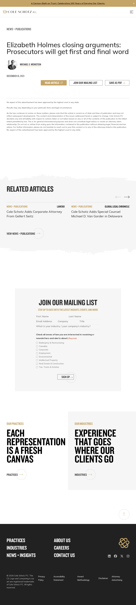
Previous (118, 197)
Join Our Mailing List (85, 83)
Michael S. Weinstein (30, 64)
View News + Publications (21, 233)
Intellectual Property (48, 360)
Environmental (45, 356)
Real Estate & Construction (51, 363)
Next (126, 197)
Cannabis (43, 346)
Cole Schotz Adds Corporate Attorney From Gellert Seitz (34, 214)
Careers (61, 547)
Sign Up (65, 377)
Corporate (43, 349)
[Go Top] (124, 514)
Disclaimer (103, 578)
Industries (81, 475)
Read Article (52, 83)
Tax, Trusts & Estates (49, 367)
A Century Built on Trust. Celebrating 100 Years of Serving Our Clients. (68, 3)
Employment (44, 353)
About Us (62, 540)
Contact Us (64, 555)
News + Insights (21, 555)
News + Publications (19, 29)
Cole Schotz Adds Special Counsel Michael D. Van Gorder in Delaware (96, 214)
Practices (12, 475)
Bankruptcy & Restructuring (51, 343)
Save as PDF (115, 83)
